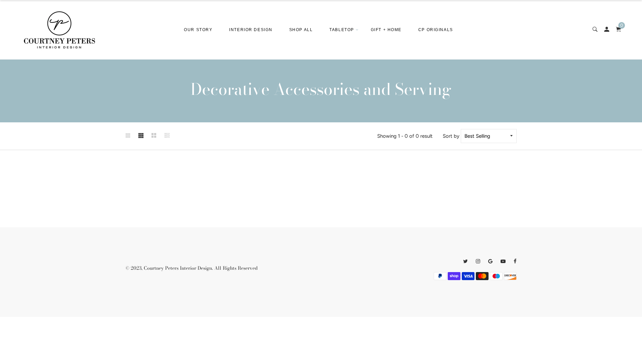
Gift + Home (386, 29)
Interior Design (250, 29)
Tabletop (341, 29)
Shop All (301, 29)
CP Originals (435, 29)
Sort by (451, 136)
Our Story (198, 29)
